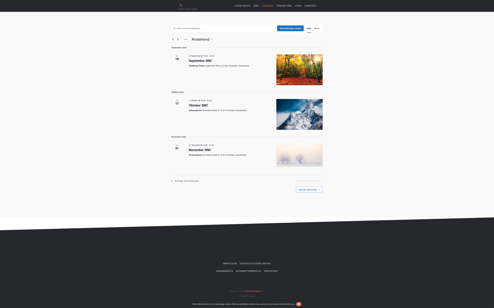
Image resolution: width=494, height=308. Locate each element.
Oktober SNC (198, 105)
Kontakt (310, 6)
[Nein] (490, 304)
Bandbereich (225, 271)
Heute (185, 39)
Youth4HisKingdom (253, 291)
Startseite (242, 6)
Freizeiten (284, 6)
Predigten (271, 271)
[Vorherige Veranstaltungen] (172, 39)
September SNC (200, 60)
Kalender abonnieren (308, 189)
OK (299, 304)
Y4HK (298, 6)
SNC (256, 6)
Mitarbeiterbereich (248, 271)
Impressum (230, 264)
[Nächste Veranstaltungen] (177, 39)
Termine (268, 6)
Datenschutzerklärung (255, 264)
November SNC (200, 150)
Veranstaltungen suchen (290, 28)
